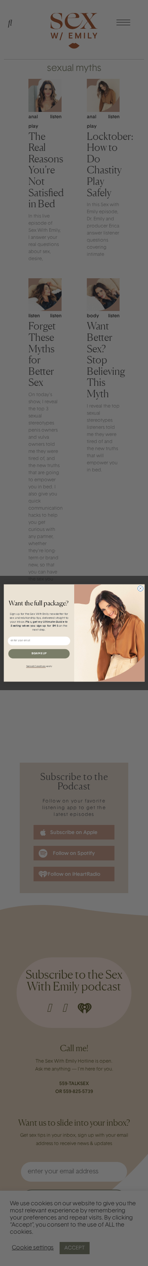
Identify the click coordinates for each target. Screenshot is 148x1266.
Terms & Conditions (35, 666)
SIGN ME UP (39, 653)
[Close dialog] (140, 588)
